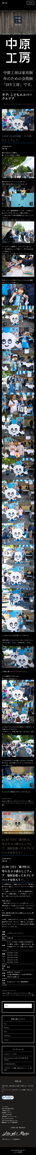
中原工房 (4, 3)
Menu (30, 3)
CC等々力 (9, 801)
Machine (6, 1028)
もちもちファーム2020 (10, 1054)
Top (5, 1024)
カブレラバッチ (10, 803)
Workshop (7, 1036)
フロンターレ (18, 803)
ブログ (9, 798)
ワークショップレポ (28, 803)
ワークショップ (12, 990)
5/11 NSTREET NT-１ (10, 1064)
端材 (3, 805)
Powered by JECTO (18, 1150)
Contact (6, 1040)
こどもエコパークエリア (18, 801)
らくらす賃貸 (18, 1152)
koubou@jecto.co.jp (11, 1120)
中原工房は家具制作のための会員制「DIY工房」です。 (18, 78)
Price (5, 1032)
